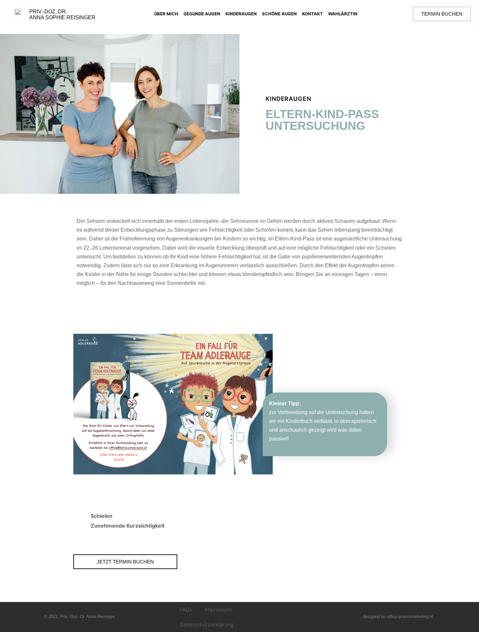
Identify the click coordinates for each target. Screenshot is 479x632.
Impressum (218, 609)
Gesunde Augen (201, 13)
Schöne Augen (279, 13)
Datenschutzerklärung (207, 624)
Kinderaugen (241, 13)
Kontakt (312, 13)
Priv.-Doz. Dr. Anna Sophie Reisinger (62, 14)
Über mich (166, 13)
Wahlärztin (342, 13)
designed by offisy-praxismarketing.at (398, 616)
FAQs (186, 609)
